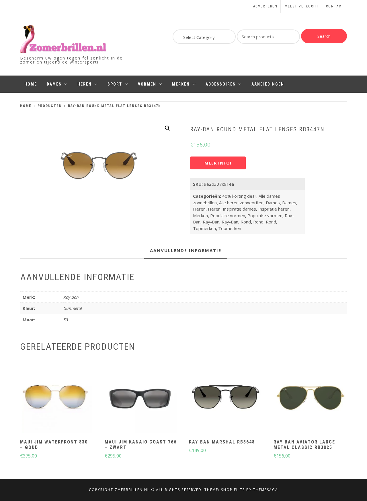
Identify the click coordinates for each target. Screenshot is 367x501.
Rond (246, 222)
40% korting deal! (239, 196)
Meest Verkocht (302, 6)
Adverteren (265, 6)
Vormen (147, 84)
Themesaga (265, 489)
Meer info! (217, 163)
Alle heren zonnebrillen (241, 202)
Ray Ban (71, 297)
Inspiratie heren (274, 209)
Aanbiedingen (267, 84)
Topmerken (204, 228)
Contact (335, 6)
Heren (84, 84)
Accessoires (221, 84)
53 (65, 319)
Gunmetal (72, 308)
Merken (181, 84)
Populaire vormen (227, 215)
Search (324, 36)
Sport (115, 84)
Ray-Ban (211, 222)
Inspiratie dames (239, 209)
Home (30, 84)
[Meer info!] (56, 397)
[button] (167, 128)
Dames (54, 84)
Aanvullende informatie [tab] (185, 250)
